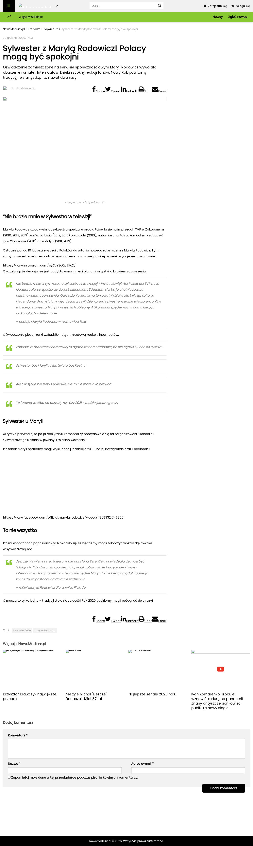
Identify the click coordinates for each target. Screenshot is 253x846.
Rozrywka (34, 29)
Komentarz (18, 735)
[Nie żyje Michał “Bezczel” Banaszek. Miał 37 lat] (95, 669)
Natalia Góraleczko (24, 88)
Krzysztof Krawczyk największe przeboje (29, 696)
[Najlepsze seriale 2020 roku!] (157, 669)
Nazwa (14, 763)
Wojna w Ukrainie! (31, 17)
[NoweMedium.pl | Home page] (35, 6)
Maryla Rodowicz (45, 630)
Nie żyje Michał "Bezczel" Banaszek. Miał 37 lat (87, 696)
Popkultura (51, 29)
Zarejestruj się (217, 6)
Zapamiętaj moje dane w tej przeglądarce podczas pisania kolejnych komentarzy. (74, 777)
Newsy (218, 16)
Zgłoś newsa (237, 16)
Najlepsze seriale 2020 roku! (152, 694)
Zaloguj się (242, 6)
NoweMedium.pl (14, 29)
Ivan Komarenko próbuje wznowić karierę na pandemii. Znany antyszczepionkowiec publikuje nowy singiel (217, 701)
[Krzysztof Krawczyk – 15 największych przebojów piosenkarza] (32, 669)
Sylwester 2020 (22, 630)
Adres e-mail (142, 763)
